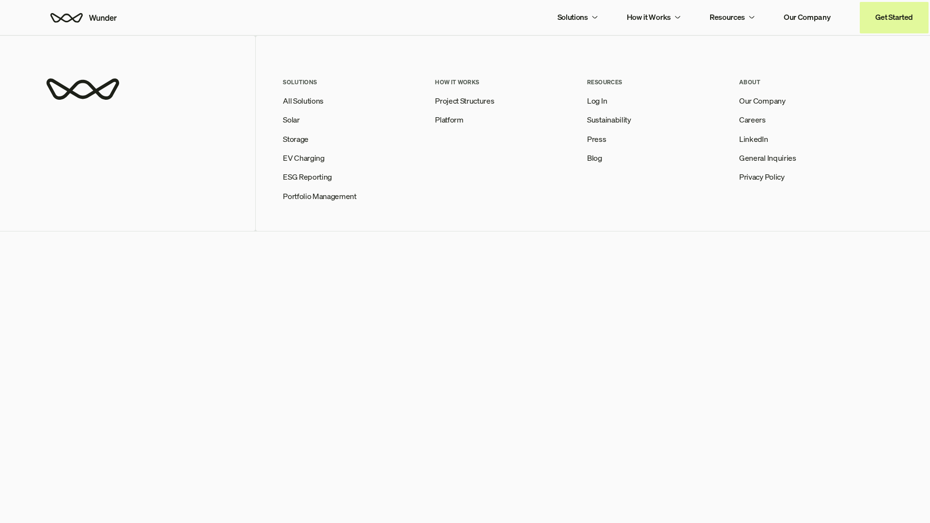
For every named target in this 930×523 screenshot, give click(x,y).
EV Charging (303, 158)
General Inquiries (767, 158)
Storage (296, 139)
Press (596, 139)
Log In (597, 101)
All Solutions (303, 101)
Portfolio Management (319, 196)
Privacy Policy (762, 177)
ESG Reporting (307, 177)
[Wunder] (82, 17)
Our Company (807, 17)
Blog (594, 158)
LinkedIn (753, 139)
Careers (752, 119)
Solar (291, 119)
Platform (449, 119)
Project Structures (464, 101)
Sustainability (609, 119)
